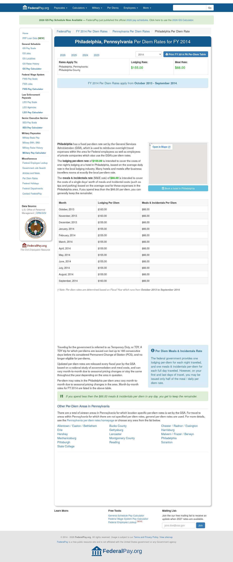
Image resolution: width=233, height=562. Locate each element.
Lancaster (115, 434)
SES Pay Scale (30, 122)
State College (65, 446)
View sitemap (166, 537)
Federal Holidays (31, 183)
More (146, 7)
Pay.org (38, 7)
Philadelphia (169, 438)
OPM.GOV (41, 213)
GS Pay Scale (29, 48)
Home (25, 33)
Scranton (166, 442)
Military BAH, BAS (31, 142)
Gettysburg (116, 430)
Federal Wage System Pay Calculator (128, 518)
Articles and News (31, 173)
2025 (74, 55)
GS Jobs (27, 53)
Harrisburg (167, 430)
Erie (59, 430)
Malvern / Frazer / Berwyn (177, 434)
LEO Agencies (29, 107)
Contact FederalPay (32, 193)
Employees (130, 7)
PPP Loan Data (33, 38)
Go (210, 7)
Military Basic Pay (31, 137)
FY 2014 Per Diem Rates (91, 31)
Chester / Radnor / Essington (179, 426)
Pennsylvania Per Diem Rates (131, 31)
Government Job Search (34, 168)
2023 (96, 55)
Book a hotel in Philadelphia (179, 188)
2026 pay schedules (137, 20)
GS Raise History (31, 63)
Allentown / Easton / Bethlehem (77, 426)
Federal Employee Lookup (35, 162)
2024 (85, 55)
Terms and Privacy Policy (146, 537)
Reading (114, 442)
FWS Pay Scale (30, 78)
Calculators (78, 7)
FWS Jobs (27, 83)
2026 (62, 55)
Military (96, 7)
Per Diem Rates (30, 178)
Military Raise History (33, 147)
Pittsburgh (63, 442)
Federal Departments (33, 188)
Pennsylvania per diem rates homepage (90, 420)
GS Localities (29, 58)
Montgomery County (122, 438)
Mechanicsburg (66, 438)
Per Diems (113, 7)
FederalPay (64, 31)
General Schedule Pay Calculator (126, 515)
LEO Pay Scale (30, 102)
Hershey (62, 434)
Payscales (60, 7)
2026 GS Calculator (182, 20)
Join (200, 525)
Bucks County (118, 426)
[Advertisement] (132, 115)
